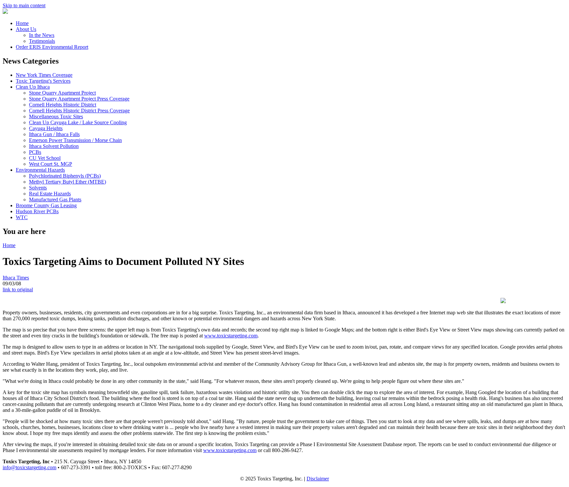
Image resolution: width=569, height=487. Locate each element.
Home (22, 23)
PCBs (35, 152)
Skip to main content (24, 5)
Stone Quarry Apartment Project (62, 93)
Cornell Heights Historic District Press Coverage (79, 110)
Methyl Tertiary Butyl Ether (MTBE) (67, 182)
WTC (22, 217)
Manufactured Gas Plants (55, 199)
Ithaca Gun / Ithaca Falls (54, 134)
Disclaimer (318, 478)
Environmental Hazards (40, 170)
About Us (26, 29)
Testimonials (42, 41)
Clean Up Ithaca (33, 87)
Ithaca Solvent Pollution (54, 146)
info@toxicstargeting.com (29, 467)
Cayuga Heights (46, 128)
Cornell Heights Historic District (62, 104)
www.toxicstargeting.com (230, 335)
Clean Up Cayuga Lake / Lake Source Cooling (78, 122)
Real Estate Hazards (50, 193)
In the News (41, 35)
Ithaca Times (16, 277)
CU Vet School (45, 158)
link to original (18, 289)
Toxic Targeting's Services (43, 81)
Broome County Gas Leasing (46, 205)
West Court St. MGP (50, 164)
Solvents (38, 187)
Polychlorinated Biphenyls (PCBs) (65, 176)
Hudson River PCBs (37, 211)
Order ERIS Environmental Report (52, 47)
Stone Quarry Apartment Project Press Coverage (79, 98)
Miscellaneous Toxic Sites (56, 116)
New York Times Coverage (44, 75)
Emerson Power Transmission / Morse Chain (75, 140)
